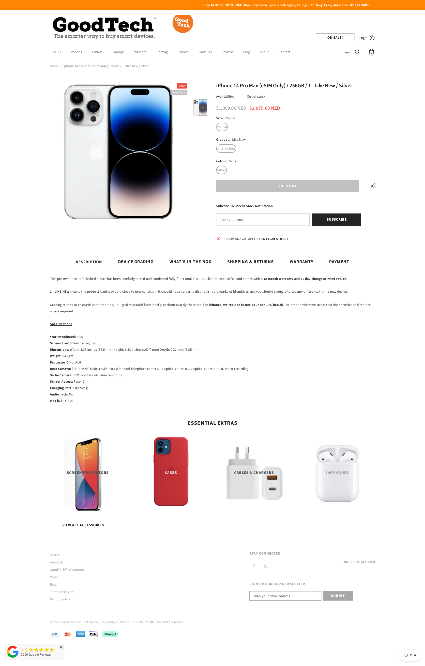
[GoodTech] (13, 657)
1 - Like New (226, 148)
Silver (221, 170)
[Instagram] (265, 566)
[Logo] (123, 28)
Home (54, 66)
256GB (222, 127)
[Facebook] (253, 566)
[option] (118, 151)
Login (363, 37)
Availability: (225, 96)
